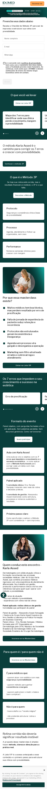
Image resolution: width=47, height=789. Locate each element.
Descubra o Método (23, 195)
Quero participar (23, 439)
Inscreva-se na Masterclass (23, 638)
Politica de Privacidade (12, 780)
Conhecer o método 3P (14, 164)
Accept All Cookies (23, 785)
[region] (23, 778)
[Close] (44, 770)
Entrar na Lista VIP (23, 103)
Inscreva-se (37, 4)
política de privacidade (31, 63)
